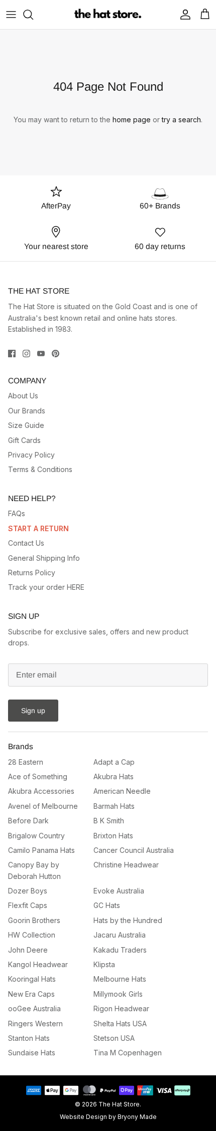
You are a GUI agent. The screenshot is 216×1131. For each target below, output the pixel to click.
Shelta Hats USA (120, 1023)
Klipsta (104, 964)
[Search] (33, 15)
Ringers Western (35, 1023)
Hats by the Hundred (127, 920)
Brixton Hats (113, 835)
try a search (181, 119)
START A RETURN (38, 528)
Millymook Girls (118, 994)
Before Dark (28, 820)
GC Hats (106, 905)
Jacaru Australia (119, 935)
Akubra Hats (113, 776)
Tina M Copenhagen (127, 1052)
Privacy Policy (31, 454)
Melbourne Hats (119, 979)
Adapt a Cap (114, 762)
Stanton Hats (29, 1038)
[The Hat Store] (108, 14)
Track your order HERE (46, 587)
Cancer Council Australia (133, 850)
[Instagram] (26, 353)
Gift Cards (24, 440)
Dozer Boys (27, 890)
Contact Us (26, 543)
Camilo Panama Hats (41, 850)
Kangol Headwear (38, 964)
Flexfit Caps (27, 905)
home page (132, 119)
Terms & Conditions (40, 469)
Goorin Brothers (34, 920)
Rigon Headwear (121, 1008)
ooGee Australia (34, 1008)
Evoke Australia (118, 890)
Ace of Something (37, 776)
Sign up (33, 711)
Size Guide (26, 425)
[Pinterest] (55, 353)
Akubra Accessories (41, 791)
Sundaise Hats (31, 1052)
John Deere (28, 950)
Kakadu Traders (120, 950)
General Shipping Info (44, 558)
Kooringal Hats (32, 979)
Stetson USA (114, 1038)
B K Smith (108, 820)
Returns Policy (31, 572)
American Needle (122, 791)
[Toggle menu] (11, 15)
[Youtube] (41, 353)
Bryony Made (137, 1116)
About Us (23, 395)
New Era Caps (31, 994)
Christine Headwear (126, 864)
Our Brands (26, 410)
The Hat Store (119, 1104)
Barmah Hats (114, 806)
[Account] (183, 15)
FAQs (16, 513)
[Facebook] (12, 353)
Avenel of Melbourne (43, 806)
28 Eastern (25, 762)
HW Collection (31, 935)
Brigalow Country (36, 835)
